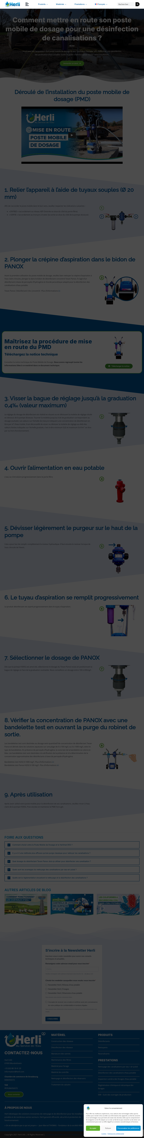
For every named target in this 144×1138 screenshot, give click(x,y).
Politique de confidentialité (116, 1134)
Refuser (108, 1128)
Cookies (103, 1134)
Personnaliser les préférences (128, 1128)
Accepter (93, 1128)
